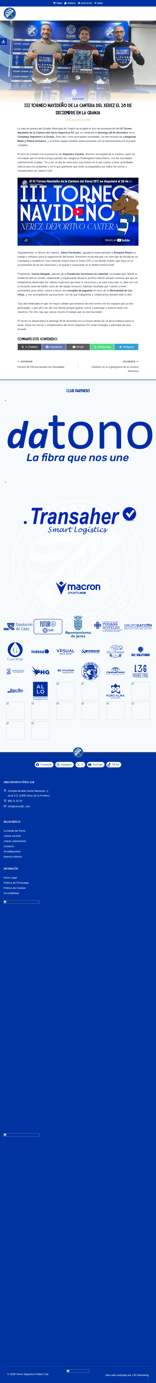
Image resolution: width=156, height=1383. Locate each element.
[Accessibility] (3, 41)
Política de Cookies (15, 888)
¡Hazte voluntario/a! (15, 841)
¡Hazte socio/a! (12, 836)
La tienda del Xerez (15, 830)
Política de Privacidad (16, 882)
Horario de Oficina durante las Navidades (41, 364)
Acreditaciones (12, 851)
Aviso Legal (10, 877)
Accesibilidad (11, 893)
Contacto (9, 846)
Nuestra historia (13, 856)
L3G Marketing (140, 1375)
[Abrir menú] (149, 13)
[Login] (143, 13)
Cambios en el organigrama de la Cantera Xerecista (114, 366)
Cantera (78, 99)
